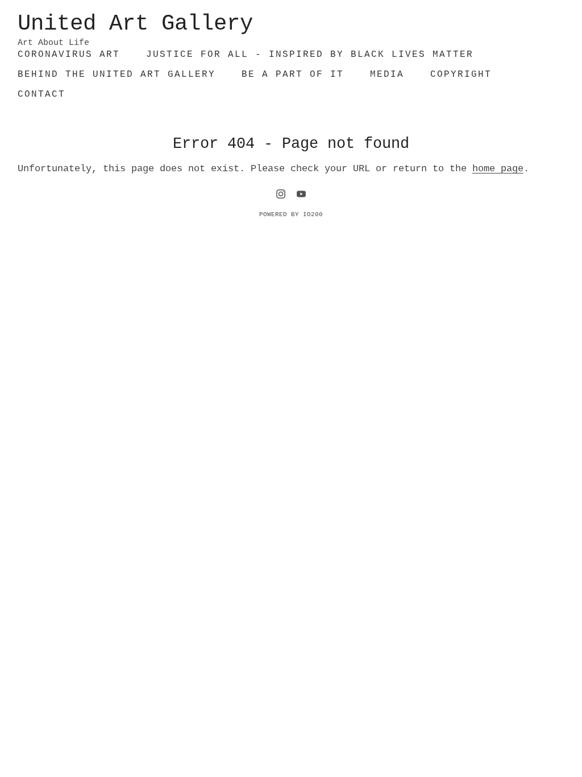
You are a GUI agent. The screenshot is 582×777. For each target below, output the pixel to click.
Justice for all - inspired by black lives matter (309, 54)
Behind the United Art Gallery (116, 74)
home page (497, 168)
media (387, 74)
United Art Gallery (135, 23)
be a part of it (293, 74)
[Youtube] (301, 194)
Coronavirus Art (69, 54)
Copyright (461, 74)
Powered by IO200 (291, 214)
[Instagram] (280, 194)
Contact (41, 94)
